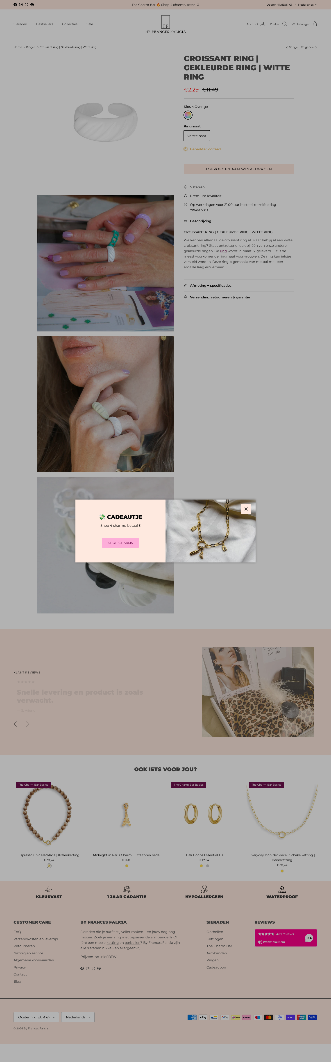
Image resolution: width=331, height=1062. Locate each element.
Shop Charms (120, 542)
